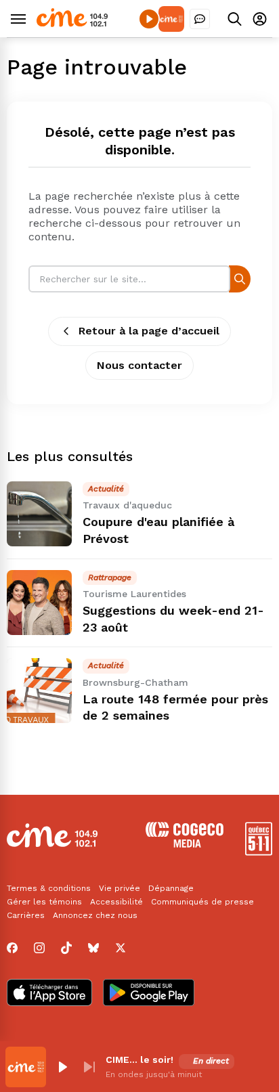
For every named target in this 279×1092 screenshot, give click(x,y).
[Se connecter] (259, 18)
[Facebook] (12, 947)
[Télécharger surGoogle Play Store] (148, 994)
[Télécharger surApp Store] (49, 994)
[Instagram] (39, 947)
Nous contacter (139, 365)
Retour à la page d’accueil (149, 330)
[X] (120, 947)
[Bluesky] (93, 947)
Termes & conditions (49, 888)
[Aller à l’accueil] (72, 23)
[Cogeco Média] (184, 843)
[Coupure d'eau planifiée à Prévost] (39, 513)
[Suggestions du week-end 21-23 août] (39, 602)
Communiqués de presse (202, 902)
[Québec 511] (258, 852)
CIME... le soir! (139, 1059)
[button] (62, 1066)
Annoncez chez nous (95, 915)
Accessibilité (116, 902)
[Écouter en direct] (149, 19)
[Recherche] (240, 278)
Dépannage (171, 888)
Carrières (26, 915)
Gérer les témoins (44, 902)
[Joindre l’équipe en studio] (200, 19)
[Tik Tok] (66, 947)
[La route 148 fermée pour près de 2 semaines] (39, 690)
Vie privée (119, 888)
